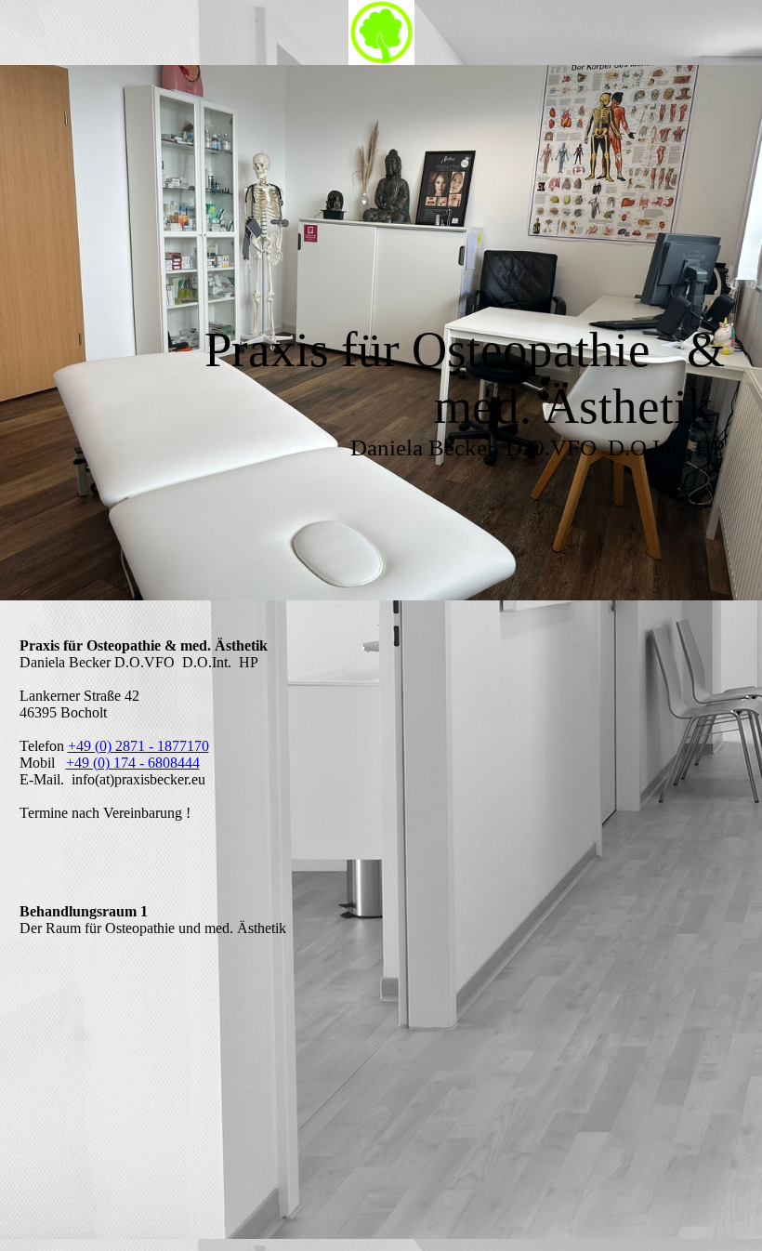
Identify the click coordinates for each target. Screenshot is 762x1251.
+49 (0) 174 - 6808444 (133, 762)
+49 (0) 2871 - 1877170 (138, 746)
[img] (381, 32)
